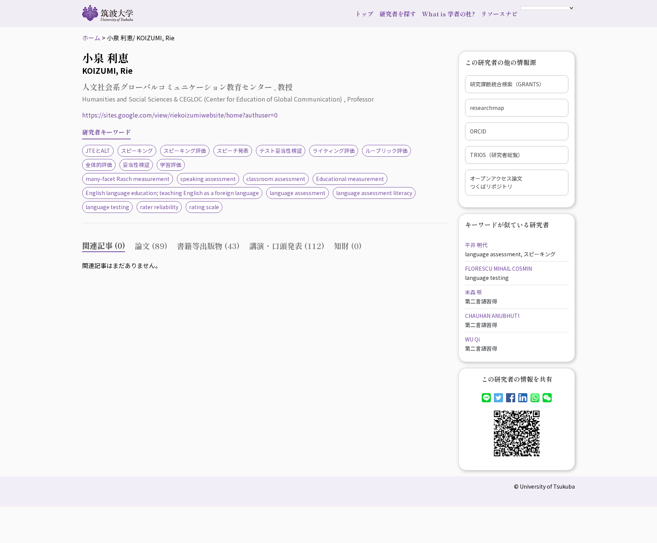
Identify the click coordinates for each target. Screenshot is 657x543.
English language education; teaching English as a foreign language (172, 193)
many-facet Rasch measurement (128, 179)
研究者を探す (397, 13)
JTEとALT (98, 150)
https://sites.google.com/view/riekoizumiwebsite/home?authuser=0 (180, 114)
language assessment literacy (374, 193)
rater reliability (159, 207)
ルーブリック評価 (386, 150)
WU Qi (472, 339)
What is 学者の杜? (448, 13)
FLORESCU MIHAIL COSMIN (498, 268)
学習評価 (170, 164)
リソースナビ (499, 13)
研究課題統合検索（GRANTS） (507, 84)
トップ (364, 13)
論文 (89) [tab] (151, 245)
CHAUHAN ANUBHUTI (492, 315)
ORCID (478, 131)
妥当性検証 (136, 164)
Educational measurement (350, 179)
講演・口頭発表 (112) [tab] (286, 245)
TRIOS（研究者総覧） (496, 155)
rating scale (204, 207)
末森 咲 (473, 292)
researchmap (487, 107)
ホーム (91, 37)
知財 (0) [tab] (348, 245)
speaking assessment (208, 179)
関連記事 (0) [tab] (103, 245)
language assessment (297, 193)
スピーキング (137, 150)
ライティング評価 (334, 150)
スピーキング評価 (184, 150)
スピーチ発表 (233, 150)
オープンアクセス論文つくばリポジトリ (496, 182)
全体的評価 (99, 164)
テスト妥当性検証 (280, 150)
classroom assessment (275, 179)
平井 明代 (476, 245)
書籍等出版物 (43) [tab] (208, 245)
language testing (107, 207)
